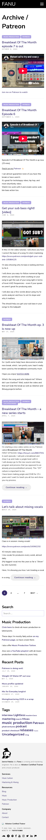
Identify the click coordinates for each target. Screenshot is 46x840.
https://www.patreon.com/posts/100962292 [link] (21, 546)
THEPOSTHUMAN (17, 831)
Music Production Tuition (24, 645)
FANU (9, 4)
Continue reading (18, 487)
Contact (5, 817)
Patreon (26, 37)
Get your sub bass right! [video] (18, 210)
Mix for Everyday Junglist (14, 691)
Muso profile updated (12, 683)
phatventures (8, 726)
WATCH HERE (23, 374)
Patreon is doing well (12, 668)
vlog (27, 735)
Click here (7, 627)
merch (19, 719)
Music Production (9, 800)
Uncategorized (9, 403)
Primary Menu (42, 4)
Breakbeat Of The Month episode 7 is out (19, 44)
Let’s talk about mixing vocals (22, 507)
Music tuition (7, 778)
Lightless (19, 715)
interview (7, 715)
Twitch (36, 731)
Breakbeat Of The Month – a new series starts (21, 411)
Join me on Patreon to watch (15, 92)
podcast (21, 726)
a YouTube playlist (19, 651)
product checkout (10, 730)
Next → (34, 593)
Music (4, 795)
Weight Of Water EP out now (16, 676)
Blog (4, 791)
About (4, 813)
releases (26, 730)
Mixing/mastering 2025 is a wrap (18, 699)
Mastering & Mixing (10, 782)
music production (11, 37)
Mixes (26, 719)
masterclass (31, 715)
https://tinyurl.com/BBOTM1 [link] (31, 453)
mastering (8, 719)
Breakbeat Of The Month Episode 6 (19, 112)
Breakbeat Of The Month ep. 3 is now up (23, 327)
